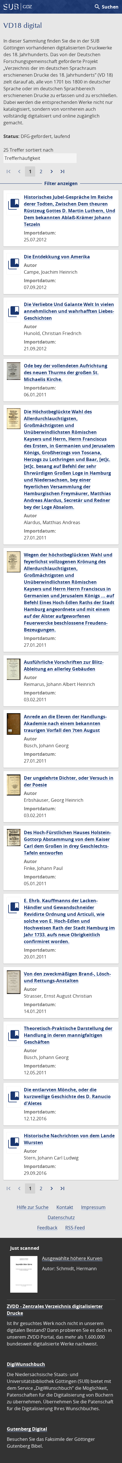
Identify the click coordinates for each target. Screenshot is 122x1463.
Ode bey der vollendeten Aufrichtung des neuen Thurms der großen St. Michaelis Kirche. (65, 372)
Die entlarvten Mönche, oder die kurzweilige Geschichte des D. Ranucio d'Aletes (67, 1096)
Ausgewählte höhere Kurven (72, 1258)
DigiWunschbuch (26, 1364)
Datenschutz (61, 1217)
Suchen (106, 6)
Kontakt (64, 1207)
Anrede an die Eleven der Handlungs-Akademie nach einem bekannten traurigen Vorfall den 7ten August (65, 723)
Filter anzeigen (61, 183)
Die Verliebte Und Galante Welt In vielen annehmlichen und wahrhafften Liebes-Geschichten (69, 311)
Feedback (47, 1228)
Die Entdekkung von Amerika (57, 257)
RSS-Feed (75, 1228)
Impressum (93, 1207)
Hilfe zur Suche (33, 1207)
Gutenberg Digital (27, 1429)
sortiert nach (39, 150)
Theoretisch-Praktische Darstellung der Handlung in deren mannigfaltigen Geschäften (68, 1035)
